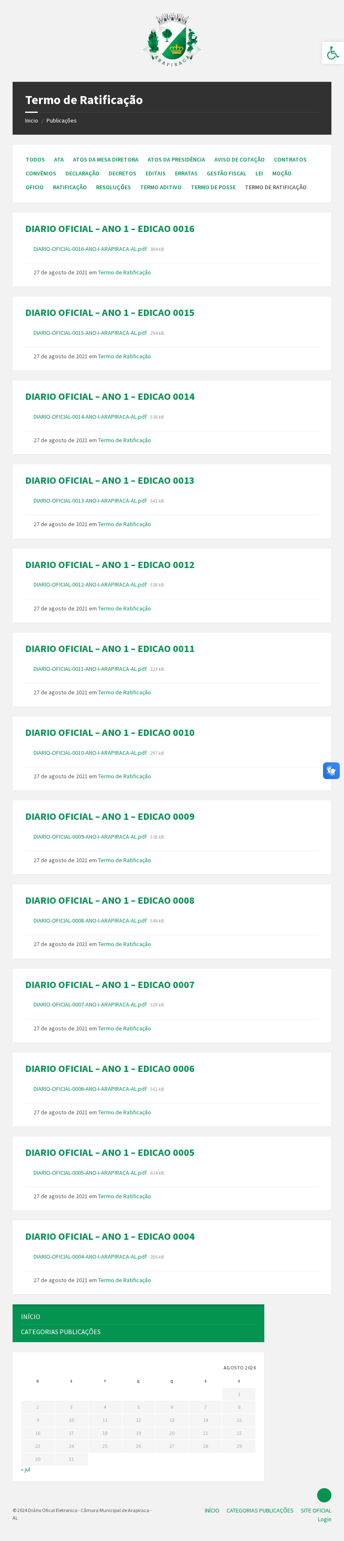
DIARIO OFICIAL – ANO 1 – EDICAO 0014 (110, 396)
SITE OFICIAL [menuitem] (316, 1510)
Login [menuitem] (324, 1519)
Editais (156, 173)
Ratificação (70, 187)
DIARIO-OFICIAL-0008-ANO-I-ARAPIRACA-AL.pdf (91, 920)
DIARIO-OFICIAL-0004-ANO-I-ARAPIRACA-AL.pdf (91, 1256)
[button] (333, 53)
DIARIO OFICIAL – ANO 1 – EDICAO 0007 (110, 984)
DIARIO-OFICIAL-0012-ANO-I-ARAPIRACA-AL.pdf (91, 584)
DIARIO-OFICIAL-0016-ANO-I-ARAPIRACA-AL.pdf (91, 249)
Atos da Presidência (176, 159)
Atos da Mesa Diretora (105, 159)
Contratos (290, 159)
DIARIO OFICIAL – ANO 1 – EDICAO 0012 (110, 564)
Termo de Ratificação (124, 272)
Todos (35, 159)
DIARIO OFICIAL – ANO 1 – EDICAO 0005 (110, 1152)
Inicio (31, 120)
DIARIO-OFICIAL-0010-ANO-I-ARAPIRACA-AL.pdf (91, 752)
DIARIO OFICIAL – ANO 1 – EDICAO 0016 (110, 228)
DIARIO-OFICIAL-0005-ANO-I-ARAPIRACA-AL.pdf (91, 1172)
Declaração (82, 173)
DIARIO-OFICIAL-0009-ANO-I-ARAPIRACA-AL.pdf (91, 836)
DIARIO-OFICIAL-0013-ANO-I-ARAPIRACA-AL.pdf (91, 500)
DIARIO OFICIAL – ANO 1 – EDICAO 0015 (110, 312)
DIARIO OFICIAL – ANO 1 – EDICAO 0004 (110, 1236)
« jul (25, 1469)
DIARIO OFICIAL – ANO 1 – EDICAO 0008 (110, 900)
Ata (59, 159)
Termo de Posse (213, 187)
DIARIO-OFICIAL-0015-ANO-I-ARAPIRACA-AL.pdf (91, 332)
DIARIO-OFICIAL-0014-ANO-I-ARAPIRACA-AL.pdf (91, 416)
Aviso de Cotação (239, 159)
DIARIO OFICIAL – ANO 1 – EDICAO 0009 (110, 816)
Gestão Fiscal (226, 173)
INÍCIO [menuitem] (212, 1510)
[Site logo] (172, 65)
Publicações (62, 120)
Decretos (122, 173)
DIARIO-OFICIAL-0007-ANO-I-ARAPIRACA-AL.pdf (91, 1004)
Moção (282, 173)
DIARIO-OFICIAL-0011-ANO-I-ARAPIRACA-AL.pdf (91, 669)
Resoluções (113, 187)
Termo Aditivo (161, 187)
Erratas (186, 173)
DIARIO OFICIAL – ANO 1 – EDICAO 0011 (110, 648)
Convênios (41, 173)
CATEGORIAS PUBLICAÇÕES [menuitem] (61, 1331)
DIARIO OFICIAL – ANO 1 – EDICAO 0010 (110, 732)
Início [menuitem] (30, 1316)
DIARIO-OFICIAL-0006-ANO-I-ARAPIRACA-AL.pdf (91, 1089)
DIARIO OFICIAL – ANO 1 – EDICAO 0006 (110, 1068)
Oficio (35, 187)
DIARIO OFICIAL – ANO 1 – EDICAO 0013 (110, 480)
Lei (259, 173)
